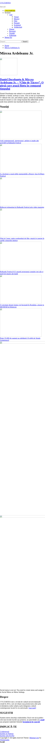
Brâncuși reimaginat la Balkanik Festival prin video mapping (22, 207)
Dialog (11, 29)
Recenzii (12, 31)
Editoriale (12, 35)
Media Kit (8, 37)
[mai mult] (32, 708)
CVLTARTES (5, 3)
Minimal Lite (34, 738)
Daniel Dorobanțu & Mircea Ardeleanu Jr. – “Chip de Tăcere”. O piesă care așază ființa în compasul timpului (22, 84)
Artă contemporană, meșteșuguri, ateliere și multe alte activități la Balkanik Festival (19, 142)
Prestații (17, 23)
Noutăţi (12, 33)
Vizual (16, 17)
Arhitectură (18, 27)
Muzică (16, 19)
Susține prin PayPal (7, 736)
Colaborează (4, 732)
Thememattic (4, 740)
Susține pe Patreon (7, 734)
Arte (10, 15)
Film (15, 21)
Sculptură (17, 25)
